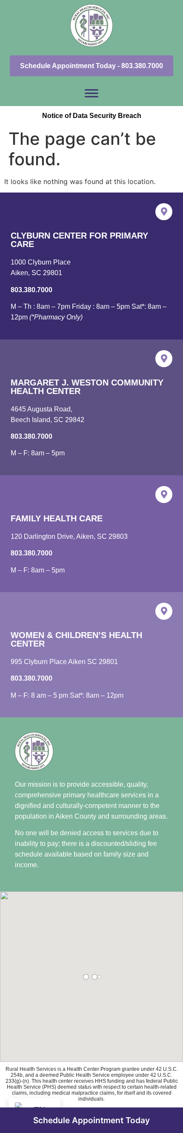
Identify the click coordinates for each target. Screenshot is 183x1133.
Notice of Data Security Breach (91, 115)
